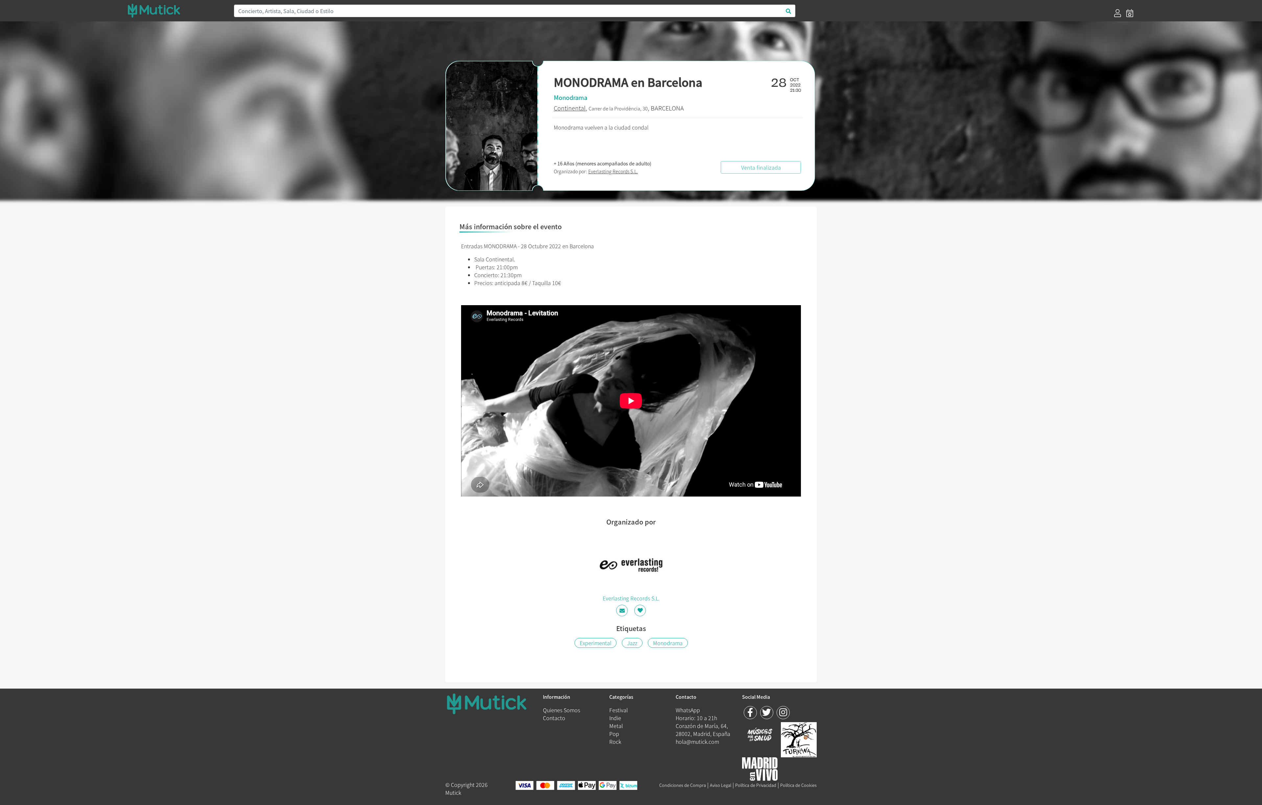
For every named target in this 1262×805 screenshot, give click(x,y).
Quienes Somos (561, 710)
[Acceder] (1117, 13)
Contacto (554, 718)
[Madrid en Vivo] (799, 739)
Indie (615, 718)
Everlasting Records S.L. (613, 171)
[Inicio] (176, 10)
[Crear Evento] (1129, 13)
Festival (618, 710)
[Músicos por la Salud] (760, 735)
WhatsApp (688, 710)
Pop (614, 734)
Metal (616, 726)
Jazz (632, 643)
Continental (570, 108)
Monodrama (668, 643)
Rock (615, 741)
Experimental (595, 643)
